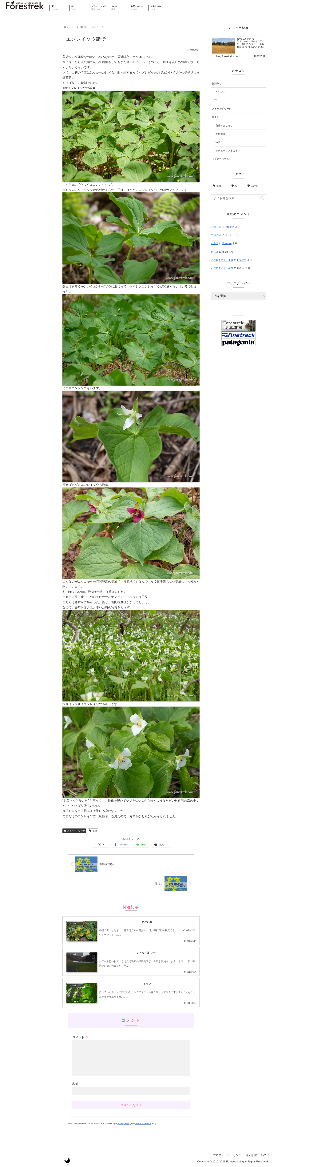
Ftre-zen (229, 226)
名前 (75, 1083)
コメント (80, 1037)
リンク (237, 1155)
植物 (94, 830)
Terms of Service (143, 1123)
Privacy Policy (124, 1123)
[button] (262, 198)
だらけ (214, 243)
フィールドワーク (76, 830)
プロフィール (221, 1155)
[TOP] (25, 8)
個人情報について (256, 1155)
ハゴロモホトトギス (222, 260)
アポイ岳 (216, 226)
